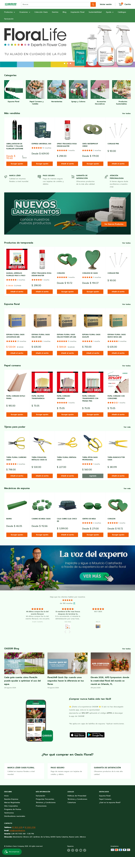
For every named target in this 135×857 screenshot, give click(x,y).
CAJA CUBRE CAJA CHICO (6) (67, 520)
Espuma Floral (104, 796)
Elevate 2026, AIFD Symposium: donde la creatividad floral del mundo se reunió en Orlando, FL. (110, 681)
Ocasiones (23, 12)
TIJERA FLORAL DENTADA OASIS (66, 458)
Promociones (41, 806)
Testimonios (9, 813)
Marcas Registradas (12, 802)
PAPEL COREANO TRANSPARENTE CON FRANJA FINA (90, 398)
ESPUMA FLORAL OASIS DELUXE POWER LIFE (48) (66, 335)
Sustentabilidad (95, 12)
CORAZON (61, 273)
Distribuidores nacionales (14, 816)
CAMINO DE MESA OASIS (41, 519)
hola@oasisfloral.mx (17, 830)
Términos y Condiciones (46, 802)
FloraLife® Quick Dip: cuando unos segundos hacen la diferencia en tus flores (65, 681)
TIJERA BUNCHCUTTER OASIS (116, 458)
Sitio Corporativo (11, 806)
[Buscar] (93, 4)
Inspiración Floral (77, 12)
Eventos (55, 12)
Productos (8, 12)
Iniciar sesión (106, 4)
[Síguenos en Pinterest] (76, 850)
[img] (67, 600)
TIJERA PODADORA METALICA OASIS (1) (39, 458)
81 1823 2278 (17, 827)
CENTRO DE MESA (89, 519)
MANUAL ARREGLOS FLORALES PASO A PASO (15, 274)
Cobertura (72, 802)
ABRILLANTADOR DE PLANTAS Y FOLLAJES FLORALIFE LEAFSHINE (14, 146)
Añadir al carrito (67, 163)
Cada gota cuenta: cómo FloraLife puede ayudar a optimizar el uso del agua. (22, 681)
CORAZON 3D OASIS (90, 273)
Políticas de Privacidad (77, 796)
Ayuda (108, 12)
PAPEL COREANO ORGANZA (63, 397)
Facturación (9, 19)
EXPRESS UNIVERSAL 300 (41, 144)
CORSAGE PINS (113, 144)
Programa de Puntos (12, 809)
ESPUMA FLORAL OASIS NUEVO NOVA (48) (117, 335)
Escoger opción (17, 163)
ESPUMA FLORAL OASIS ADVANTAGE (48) (15, 335)
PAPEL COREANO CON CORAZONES (116, 397)
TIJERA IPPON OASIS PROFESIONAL (90, 458)
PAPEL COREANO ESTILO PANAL (15, 397)
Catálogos (122, 12)
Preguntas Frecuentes (45, 799)
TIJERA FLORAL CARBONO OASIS (16, 458)
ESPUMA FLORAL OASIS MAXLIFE (91, 335)
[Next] (131, 142)
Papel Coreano (105, 799)
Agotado (92, 476)
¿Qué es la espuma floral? (110, 802)
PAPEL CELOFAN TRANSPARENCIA (38, 397)
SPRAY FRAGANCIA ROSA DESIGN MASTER (67, 145)
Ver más (127, 427)
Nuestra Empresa (11, 799)
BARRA (9, 519)
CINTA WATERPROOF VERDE (90, 145)
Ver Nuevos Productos (113, 224)
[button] (37, 148)
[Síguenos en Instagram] (72, 850)
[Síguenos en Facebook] (68, 850)
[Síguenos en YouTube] (80, 850)
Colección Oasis (41, 12)
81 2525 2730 (30, 827)
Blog (64, 12)
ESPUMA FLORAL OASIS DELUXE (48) (41, 335)
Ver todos (126, 113)
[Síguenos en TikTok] (84, 850)
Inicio (6, 796)
